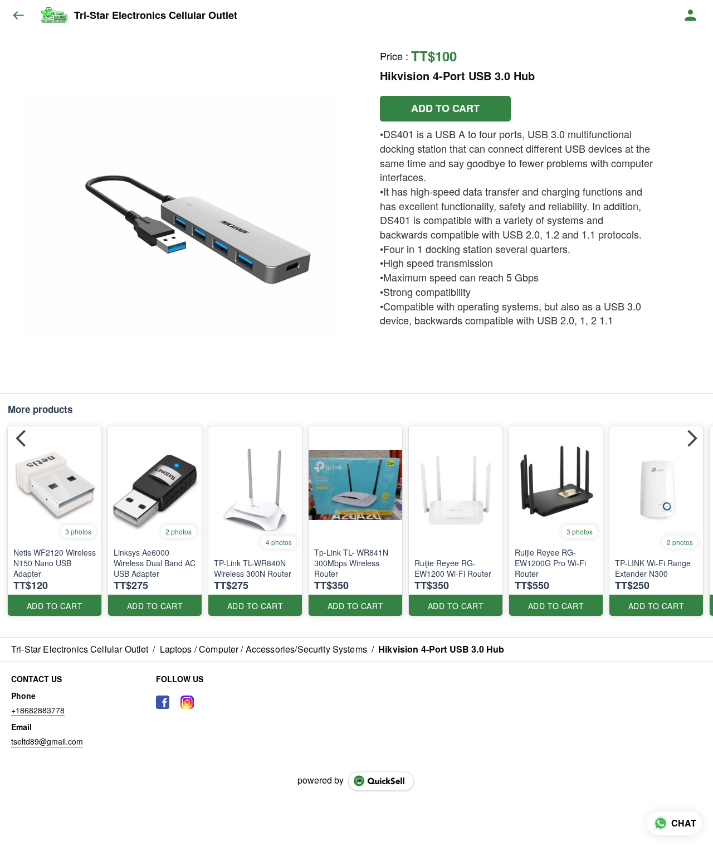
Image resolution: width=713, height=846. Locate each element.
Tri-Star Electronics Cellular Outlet (155, 15)
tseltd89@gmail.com (47, 741)
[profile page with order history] (691, 15)
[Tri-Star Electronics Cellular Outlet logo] (54, 15)
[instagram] (187, 702)
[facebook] (163, 702)
